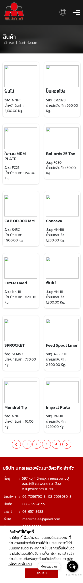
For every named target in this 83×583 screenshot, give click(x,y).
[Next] (66, 444)
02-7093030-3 (59, 496)
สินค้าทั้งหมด (28, 42)
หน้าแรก (9, 42)
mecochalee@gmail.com (41, 519)
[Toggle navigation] (76, 12)
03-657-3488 (32, 511)
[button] (63, 11)
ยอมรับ (42, 573)
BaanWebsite (72, 575)
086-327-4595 (33, 504)
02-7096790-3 (34, 496)
